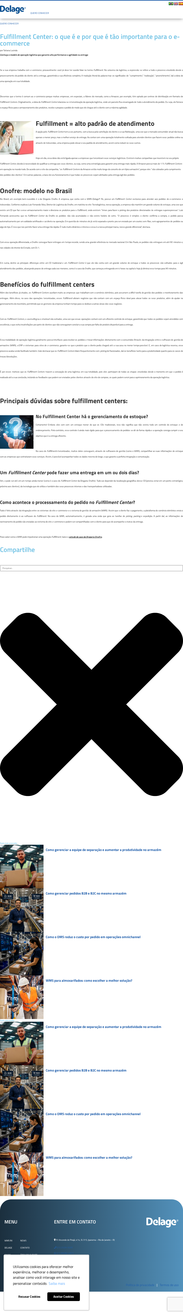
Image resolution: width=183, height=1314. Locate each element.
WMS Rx (8, 1240)
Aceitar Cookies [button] (63, 1296)
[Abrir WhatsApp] (172, 1303)
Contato (25, 1247)
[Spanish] (181, 3)
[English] (176, 3)
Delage (8, 1247)
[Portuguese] (171, 3)
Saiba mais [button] (57, 1283)
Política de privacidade (140, 1284)
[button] (95, 5)
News (23, 1240)
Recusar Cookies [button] (29, 1296)
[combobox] (91, 568)
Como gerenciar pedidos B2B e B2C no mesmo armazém (86, 893)
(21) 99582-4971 (65, 1253)
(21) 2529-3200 (64, 1247)
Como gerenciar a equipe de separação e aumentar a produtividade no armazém (103, 849)
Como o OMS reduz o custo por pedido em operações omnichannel (93, 936)
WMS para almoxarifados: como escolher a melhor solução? (89, 980)
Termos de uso (169, 1284)
